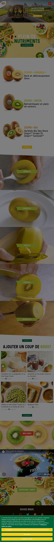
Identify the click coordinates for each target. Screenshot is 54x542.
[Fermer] (51, 517)
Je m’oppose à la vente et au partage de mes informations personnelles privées (27, 529)
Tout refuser (27, 534)
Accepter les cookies (27, 539)
